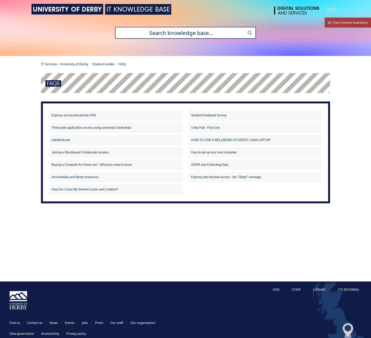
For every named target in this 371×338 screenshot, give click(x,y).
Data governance (21, 333)
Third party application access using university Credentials (91, 127)
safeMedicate (61, 140)
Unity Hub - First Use (205, 127)
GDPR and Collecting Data (209, 164)
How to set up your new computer (214, 152)
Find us (14, 323)
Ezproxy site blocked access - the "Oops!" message (226, 177)
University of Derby (67, 9)
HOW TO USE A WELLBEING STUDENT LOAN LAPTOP (231, 140)
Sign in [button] (331, 9)
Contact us (34, 323)
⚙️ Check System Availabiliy (348, 22)
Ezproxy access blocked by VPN (74, 115)
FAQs (122, 64)
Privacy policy (76, 333)
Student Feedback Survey (209, 115)
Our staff (116, 323)
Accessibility (50, 333)
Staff (296, 289)
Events (70, 323)
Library (319, 289)
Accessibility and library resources (75, 177)
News (53, 323)
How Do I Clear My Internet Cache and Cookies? (85, 189)
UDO (276, 289)
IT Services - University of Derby (64, 64)
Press (99, 323)
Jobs (85, 323)
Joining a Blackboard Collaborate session (80, 152)
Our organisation (142, 323)
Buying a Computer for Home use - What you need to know (92, 164)
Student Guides (103, 64)
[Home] (297, 12)
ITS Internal (348, 289)
